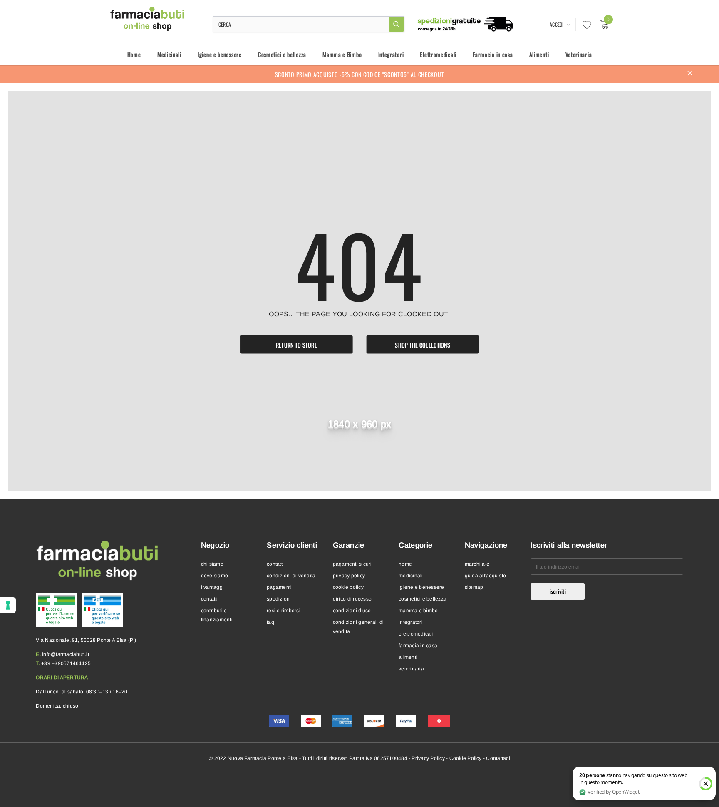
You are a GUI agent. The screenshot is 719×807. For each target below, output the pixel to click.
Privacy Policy (428, 758)
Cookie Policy (465, 758)
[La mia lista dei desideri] (584, 24)
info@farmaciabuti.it (65, 654)
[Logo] (148, 18)
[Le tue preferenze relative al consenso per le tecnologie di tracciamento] (8, 605)
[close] (690, 74)
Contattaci (498, 758)
